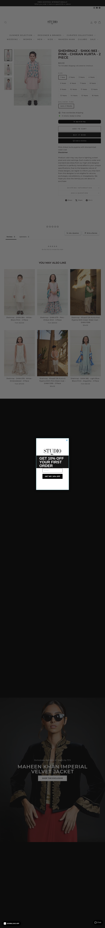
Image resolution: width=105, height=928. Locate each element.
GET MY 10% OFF (52, 476)
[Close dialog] (66, 440)
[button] (11, 923)
